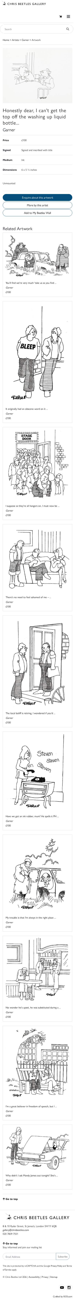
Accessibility (34, 1276)
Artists (15, 40)
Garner (25, 40)
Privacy (45, 1276)
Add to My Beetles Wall (37, 213)
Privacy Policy (56, 1265)
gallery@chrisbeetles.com (16, 1230)
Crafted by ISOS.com (62, 1296)
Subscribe (63, 1256)
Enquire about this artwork (37, 197)
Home (6, 40)
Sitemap (54, 1276)
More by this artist (37, 205)
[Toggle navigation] (68, 16)
